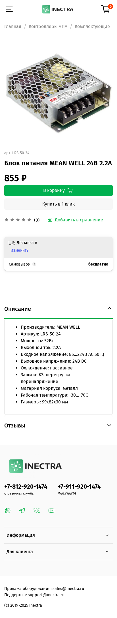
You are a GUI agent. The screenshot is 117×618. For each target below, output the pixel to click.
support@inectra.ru (46, 595)
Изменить (19, 250)
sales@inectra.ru (68, 588)
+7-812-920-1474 (25, 486)
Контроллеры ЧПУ (48, 26)
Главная (12, 26)
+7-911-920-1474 (79, 486)
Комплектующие (92, 26)
